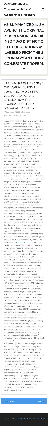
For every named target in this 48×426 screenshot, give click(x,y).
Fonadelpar (20, 242)
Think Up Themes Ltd (20, 418)
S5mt (36, 332)
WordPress (41, 418)
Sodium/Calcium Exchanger (16, 115)
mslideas (26, 112)
